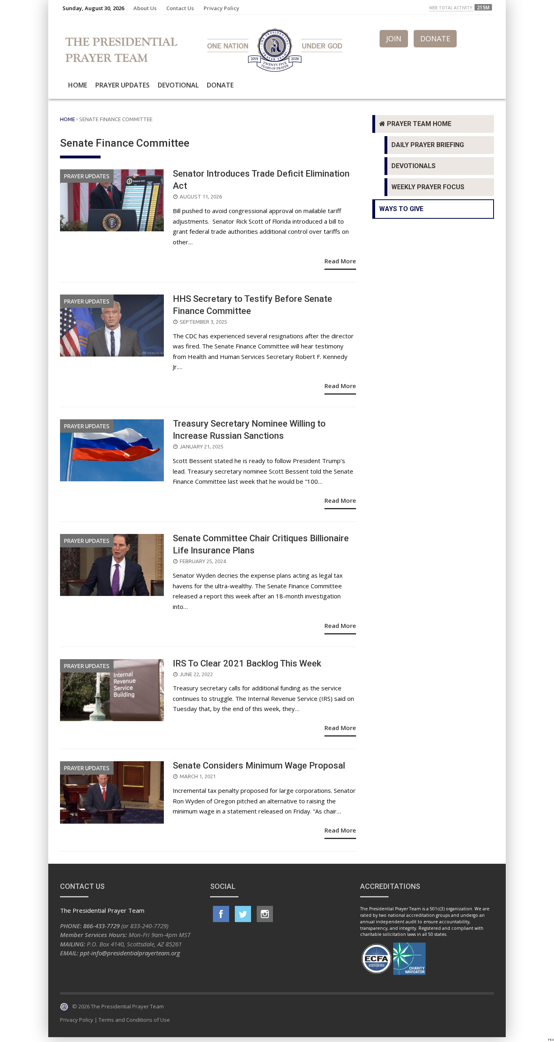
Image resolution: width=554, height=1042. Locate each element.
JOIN (394, 38)
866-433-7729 (101, 926)
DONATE (435, 38)
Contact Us (180, 8)
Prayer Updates (122, 85)
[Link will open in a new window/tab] (221, 914)
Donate (220, 85)
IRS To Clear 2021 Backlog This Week (247, 663)
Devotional (178, 85)
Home (77, 85)
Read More (340, 261)
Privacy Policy (221, 8)
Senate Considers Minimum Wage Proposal (259, 765)
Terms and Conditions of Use (134, 1019)
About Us (145, 8)
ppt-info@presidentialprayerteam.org (130, 953)
